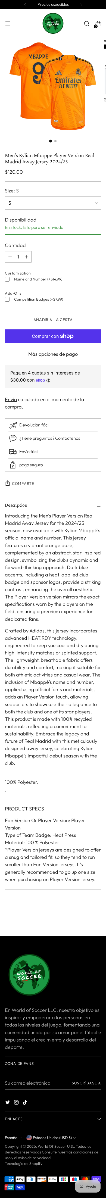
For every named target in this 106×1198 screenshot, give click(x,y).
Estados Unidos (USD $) (52, 1137)
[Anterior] (25, 4)
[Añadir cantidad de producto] (10, 256)
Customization (18, 273)
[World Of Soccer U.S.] (53, 23)
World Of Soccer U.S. (56, 1146)
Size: (12, 191)
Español (11, 1137)
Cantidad (15, 245)
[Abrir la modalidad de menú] (7, 23)
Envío (11, 399)
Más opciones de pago (53, 354)
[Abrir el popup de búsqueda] (86, 23)
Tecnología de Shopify (23, 1163)
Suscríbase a (86, 1083)
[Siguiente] (81, 4)
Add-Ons (13, 293)
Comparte (23, 483)
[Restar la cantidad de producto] (26, 256)
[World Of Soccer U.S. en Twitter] (8, 1103)
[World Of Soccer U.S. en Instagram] (17, 1103)
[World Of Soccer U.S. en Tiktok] (25, 1103)
